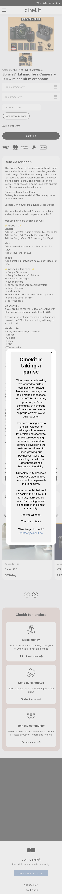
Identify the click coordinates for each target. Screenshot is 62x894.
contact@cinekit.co (31, 532)
